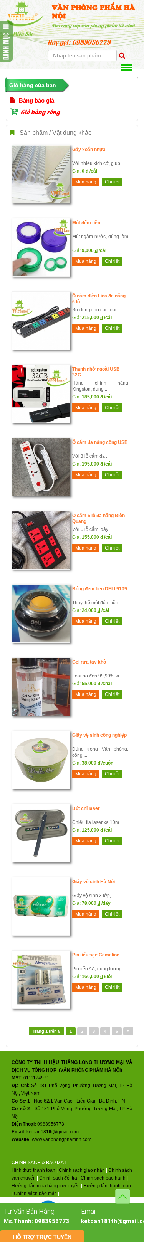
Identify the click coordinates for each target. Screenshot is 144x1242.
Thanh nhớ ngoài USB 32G (96, 372)
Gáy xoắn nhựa (89, 149)
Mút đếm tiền (86, 222)
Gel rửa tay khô (89, 662)
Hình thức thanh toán (33, 1170)
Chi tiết (112, 182)
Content (6, 41)
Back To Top (122, 1196)
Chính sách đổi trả (58, 1178)
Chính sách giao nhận (82, 1170)
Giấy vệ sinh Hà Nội (93, 881)
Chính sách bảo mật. (35, 1193)
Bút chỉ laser (86, 808)
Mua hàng (85, 182)
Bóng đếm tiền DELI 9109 (99, 589)
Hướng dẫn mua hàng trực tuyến (46, 1185)
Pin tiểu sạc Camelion (95, 955)
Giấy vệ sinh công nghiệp (99, 735)
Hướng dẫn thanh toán (107, 1185)
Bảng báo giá (35, 100)
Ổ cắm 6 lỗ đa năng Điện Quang (98, 518)
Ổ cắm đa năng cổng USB (100, 442)
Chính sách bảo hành (103, 1178)
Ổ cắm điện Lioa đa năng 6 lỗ (99, 298)
